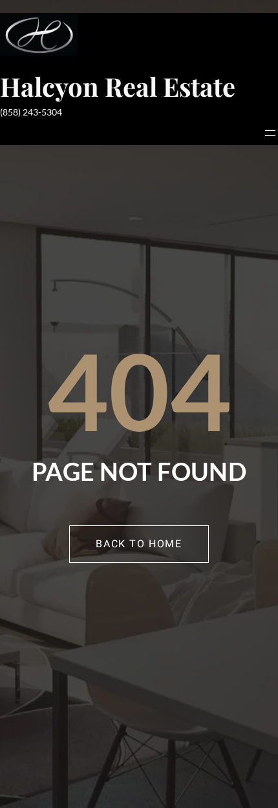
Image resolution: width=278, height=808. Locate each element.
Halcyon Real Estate (117, 86)
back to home (139, 544)
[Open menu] (270, 133)
